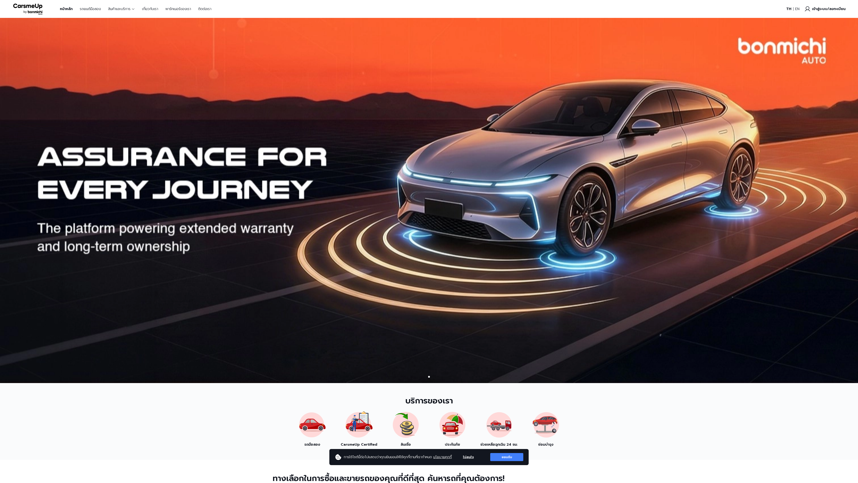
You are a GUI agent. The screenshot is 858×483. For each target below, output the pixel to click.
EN (797, 9)
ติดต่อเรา (204, 9)
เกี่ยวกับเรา (150, 9)
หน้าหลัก (66, 9)
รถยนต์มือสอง (90, 9)
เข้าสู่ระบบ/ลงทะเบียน (828, 9)
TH (788, 9)
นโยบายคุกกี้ (442, 457)
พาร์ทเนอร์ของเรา (178, 9)
